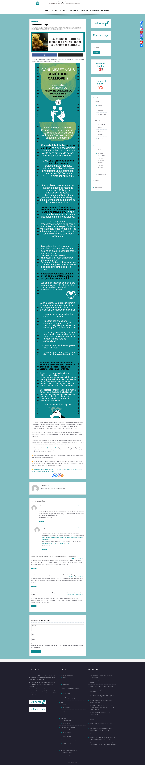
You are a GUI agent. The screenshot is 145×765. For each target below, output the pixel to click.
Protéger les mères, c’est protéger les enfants (101, 686)
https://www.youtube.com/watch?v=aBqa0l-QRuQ (55, 543)
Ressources (63, 10)
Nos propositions (67, 720)
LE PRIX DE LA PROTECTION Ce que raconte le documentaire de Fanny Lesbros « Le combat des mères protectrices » (102, 707)
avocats (68, 28)
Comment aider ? (94, 10)
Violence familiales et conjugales (37, 28)
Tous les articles (73, 10)
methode (37, 29)
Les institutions (66, 707)
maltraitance (33, 29)
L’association (84, 10)
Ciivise (64, 704)
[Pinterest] (141, 32)
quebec (51, 29)
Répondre (41, 521)
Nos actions (66, 690)
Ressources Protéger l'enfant (63, 27)
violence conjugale (67, 752)
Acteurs (100, 127)
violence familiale (78, 27)
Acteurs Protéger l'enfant (69, 729)
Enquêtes (46, 27)
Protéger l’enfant (102, 174)
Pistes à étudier (54, 27)
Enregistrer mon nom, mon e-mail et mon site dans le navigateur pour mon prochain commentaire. (57, 646)
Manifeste (54, 10)
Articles (64, 677)
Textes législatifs (102, 124)
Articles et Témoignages (67, 675)
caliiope (71, 28)
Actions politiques (67, 732)
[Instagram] (59, 475)
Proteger (47, 29)
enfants (75, 28)
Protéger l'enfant (64, 2)
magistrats (79, 28)
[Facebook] (53, 475)
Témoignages (66, 684)
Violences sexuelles (59, 28)
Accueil (47, 10)
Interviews (65, 681)
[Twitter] (56, 475)
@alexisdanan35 (51, 448)
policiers (44, 29)
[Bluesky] (141, 45)
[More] (62, 475)
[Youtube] (141, 42)
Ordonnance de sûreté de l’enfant (98, 734)
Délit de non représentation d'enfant (70, 688)
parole (41, 29)
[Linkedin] (141, 38)
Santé (64, 715)
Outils (50, 27)
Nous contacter (105, 10)
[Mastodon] (141, 35)
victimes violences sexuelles (58, 29)
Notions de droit (102, 114)
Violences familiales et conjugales (49, 28)
